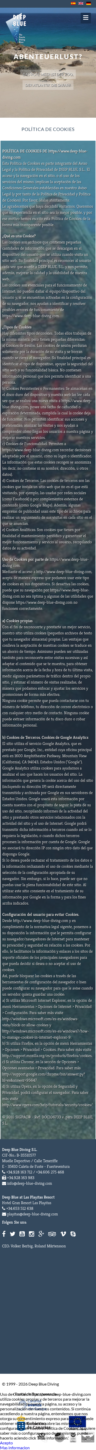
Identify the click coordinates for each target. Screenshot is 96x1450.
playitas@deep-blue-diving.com (32, 1214)
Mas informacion (15, 1447)
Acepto (6, 1442)
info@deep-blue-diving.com (29, 1183)
